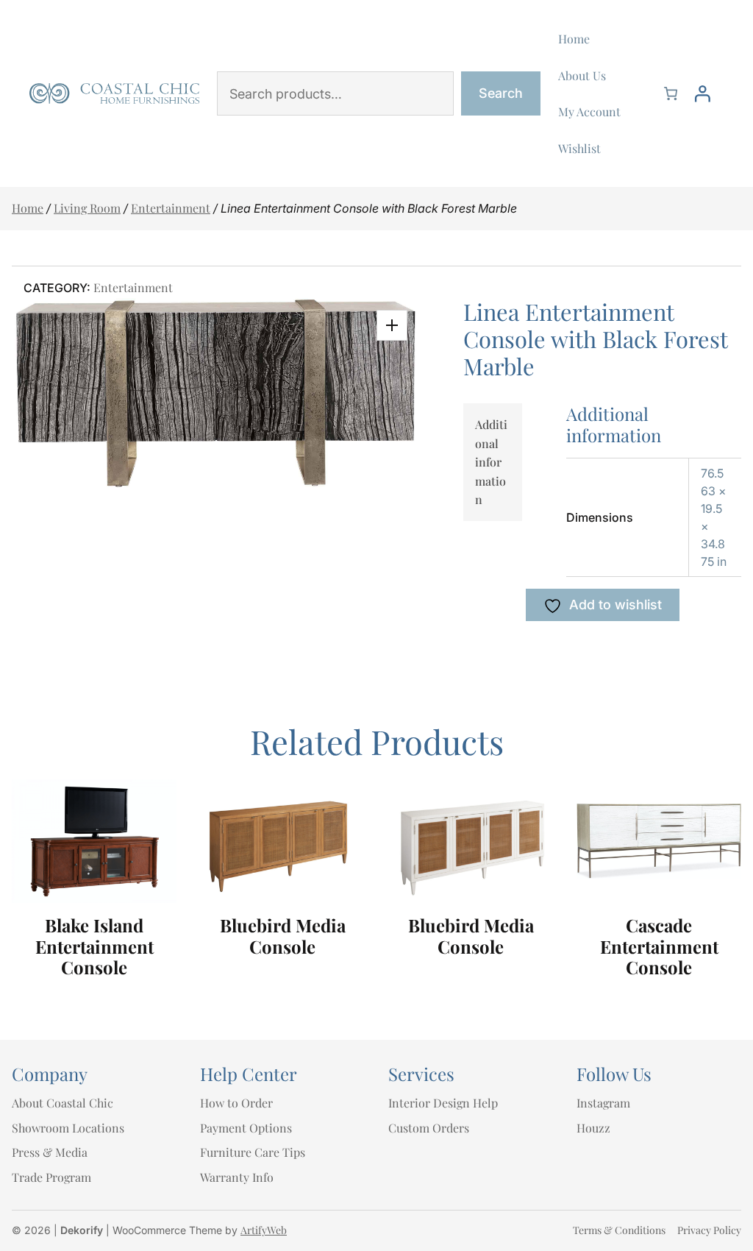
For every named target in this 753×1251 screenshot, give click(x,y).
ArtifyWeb (263, 1230)
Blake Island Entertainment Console (94, 946)
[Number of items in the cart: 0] (670, 93)
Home (27, 208)
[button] (391, 325)
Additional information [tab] (491, 462)
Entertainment (170, 208)
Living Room (87, 208)
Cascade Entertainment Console (659, 946)
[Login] (702, 93)
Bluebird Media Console (283, 936)
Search (501, 93)
